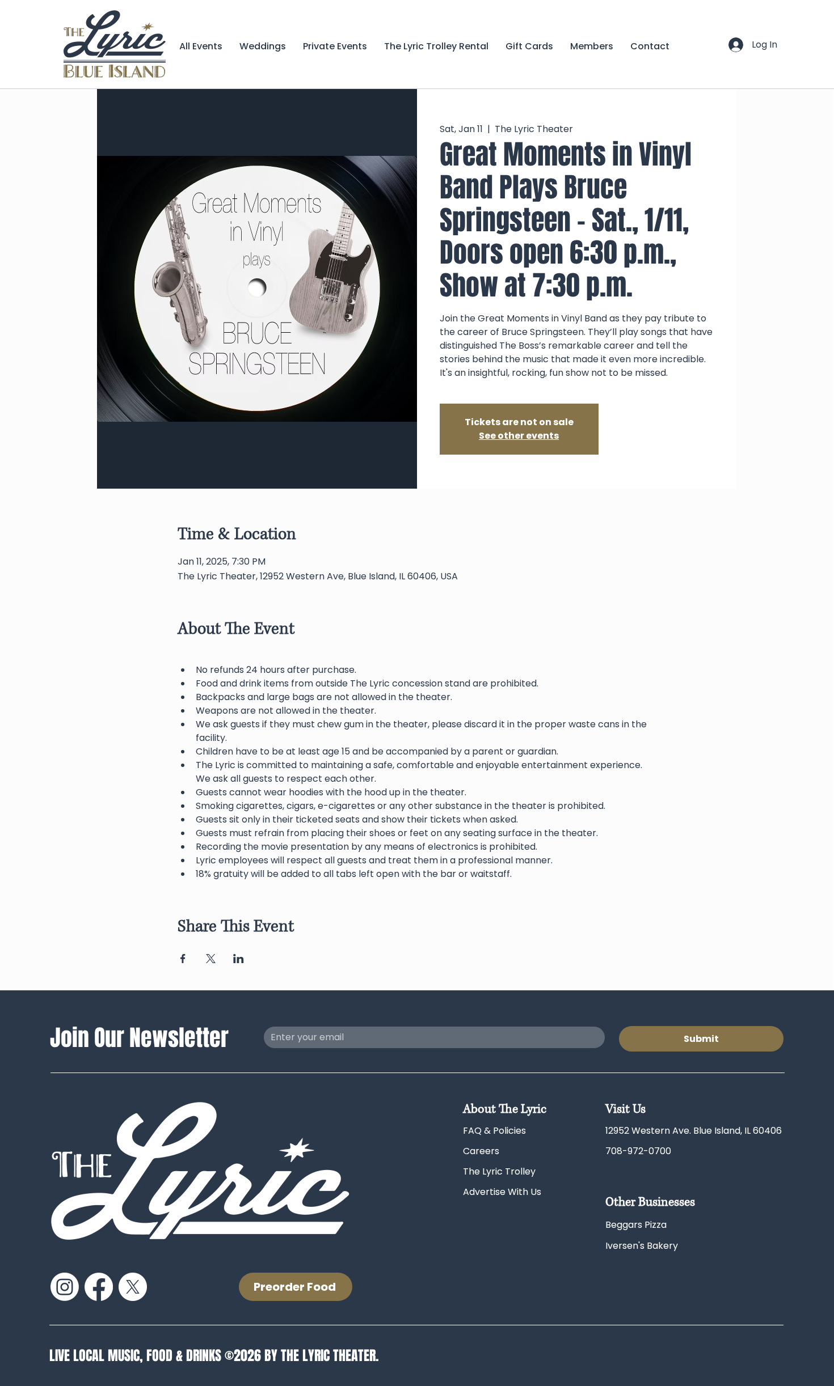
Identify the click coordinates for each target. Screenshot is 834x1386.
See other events (519, 435)
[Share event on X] (210, 958)
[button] (592, 46)
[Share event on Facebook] (183, 958)
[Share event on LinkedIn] (238, 958)
